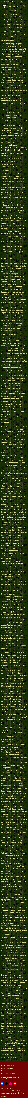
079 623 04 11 (9, 1073)
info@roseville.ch (17, 27)
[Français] (13, 1)
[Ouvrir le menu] (21, 1)
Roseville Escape (5, 1)
